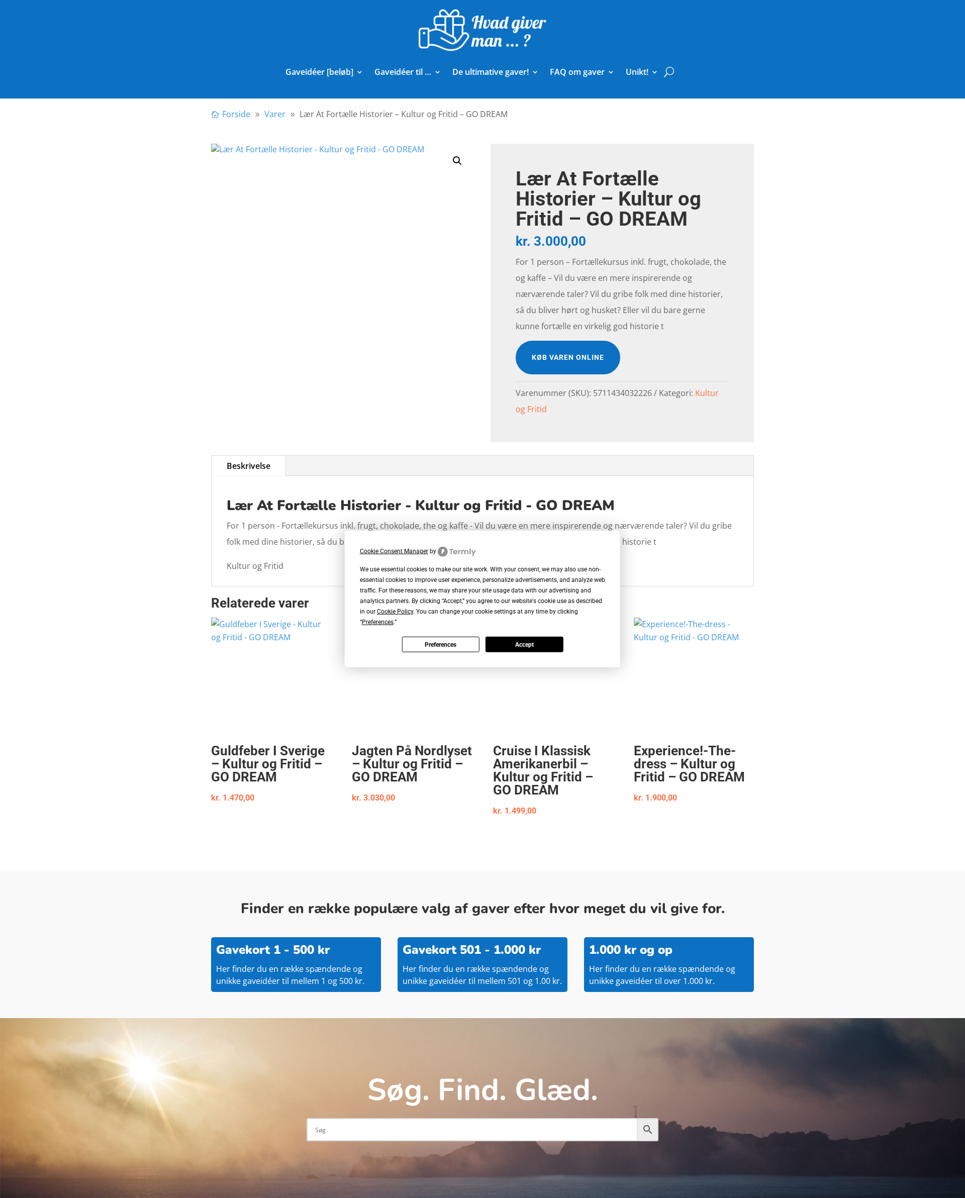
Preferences (440, 644)
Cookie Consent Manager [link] (394, 551)
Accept (524, 644)
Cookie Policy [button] (395, 611)
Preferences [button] (378, 622)
